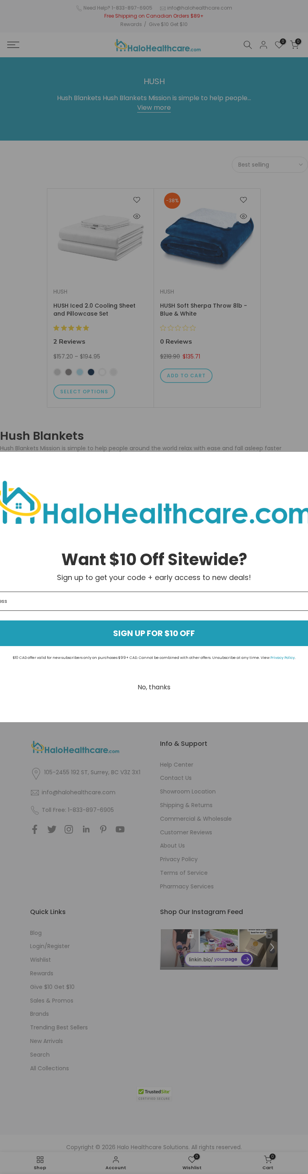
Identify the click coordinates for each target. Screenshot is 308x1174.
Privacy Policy (282, 657)
